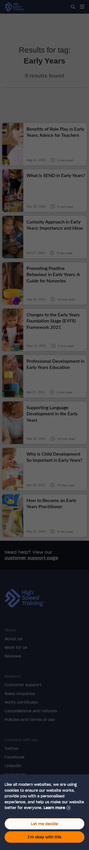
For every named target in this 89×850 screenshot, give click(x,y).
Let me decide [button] (44, 824)
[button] (57, 807)
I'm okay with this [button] (44, 837)
